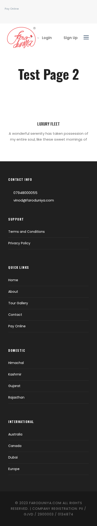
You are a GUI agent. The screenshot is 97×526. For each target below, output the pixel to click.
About (13, 291)
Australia (15, 434)
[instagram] (16, 16)
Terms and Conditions (26, 231)
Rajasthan (16, 397)
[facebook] (9, 16)
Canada (14, 445)
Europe (14, 469)
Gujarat (14, 386)
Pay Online (12, 9)
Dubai (13, 457)
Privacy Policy (19, 243)
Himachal (16, 362)
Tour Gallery (18, 303)
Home (13, 280)
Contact (15, 314)
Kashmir (14, 374)
